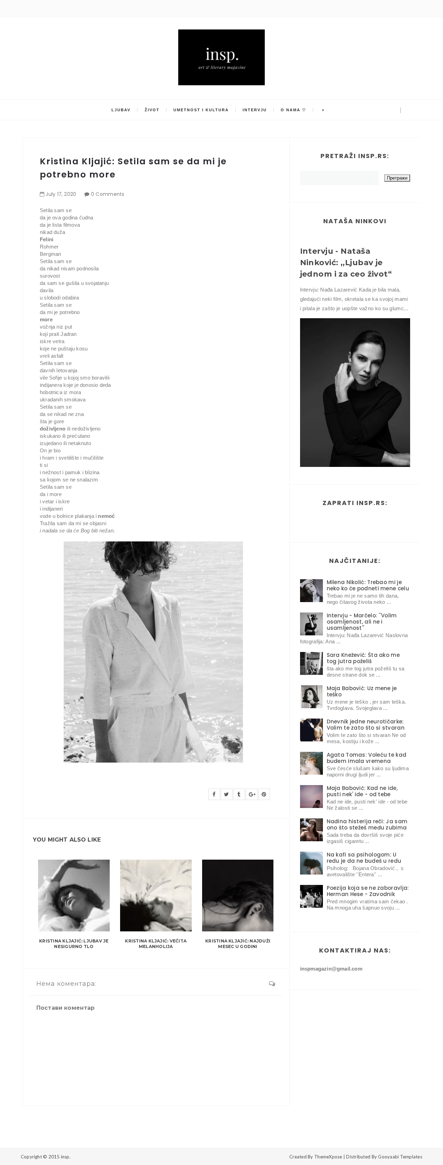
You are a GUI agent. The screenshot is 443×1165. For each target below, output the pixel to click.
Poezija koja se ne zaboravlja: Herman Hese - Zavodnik (368, 891)
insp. (66, 1156)
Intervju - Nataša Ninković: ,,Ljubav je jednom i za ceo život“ (346, 262)
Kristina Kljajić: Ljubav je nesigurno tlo (73, 943)
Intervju (255, 110)
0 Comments (108, 194)
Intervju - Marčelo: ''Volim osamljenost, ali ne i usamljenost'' (362, 622)
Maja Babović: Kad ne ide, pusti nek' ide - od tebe (362, 791)
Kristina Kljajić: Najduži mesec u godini (237, 943)
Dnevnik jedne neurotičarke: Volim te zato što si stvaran (366, 724)
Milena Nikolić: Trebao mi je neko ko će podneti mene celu (368, 585)
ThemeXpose (328, 1156)
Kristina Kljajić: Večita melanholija (156, 943)
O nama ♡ (293, 110)
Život (152, 110)
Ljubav (120, 110)
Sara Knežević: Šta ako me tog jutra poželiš (363, 658)
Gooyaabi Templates (400, 1156)
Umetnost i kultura (201, 110)
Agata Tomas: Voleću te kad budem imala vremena (367, 758)
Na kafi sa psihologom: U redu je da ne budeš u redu (364, 857)
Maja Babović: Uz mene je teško (362, 691)
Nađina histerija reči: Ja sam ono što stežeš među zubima (367, 824)
